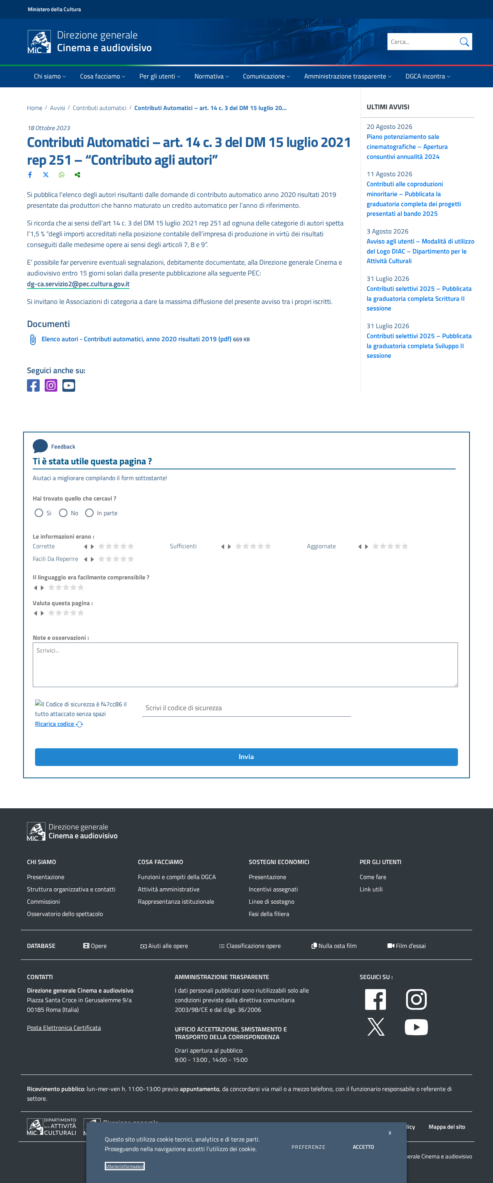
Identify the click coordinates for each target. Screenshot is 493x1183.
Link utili (371, 889)
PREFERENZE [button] (308, 1147)
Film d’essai (410, 945)
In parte (107, 512)
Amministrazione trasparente (345, 76)
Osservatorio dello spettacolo (65, 913)
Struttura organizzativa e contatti (71, 889)
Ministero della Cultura (54, 9)
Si (49, 512)
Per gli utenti (157, 76)
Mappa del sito (447, 1126)
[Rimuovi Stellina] (86, 546)
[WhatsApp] (61, 174)
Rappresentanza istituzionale (176, 901)
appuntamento (199, 1088)
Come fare (373, 876)
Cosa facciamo (100, 76)
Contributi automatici (99, 107)
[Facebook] (30, 174)
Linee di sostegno (271, 901)
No (74, 512)
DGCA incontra (425, 76)
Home (34, 107)
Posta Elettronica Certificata (64, 1027)
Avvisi (57, 107)
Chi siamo (47, 76)
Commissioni (43, 901)
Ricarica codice (55, 723)
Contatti (40, 976)
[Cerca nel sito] (464, 42)
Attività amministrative (169, 889)
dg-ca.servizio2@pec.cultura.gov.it (78, 284)
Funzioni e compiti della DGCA (177, 876)
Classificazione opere (253, 945)
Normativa (209, 76)
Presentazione (45, 876)
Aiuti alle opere (167, 945)
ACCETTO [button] (363, 1147)
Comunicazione (264, 76)
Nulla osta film (337, 945)
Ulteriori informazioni (125, 1166)
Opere (98, 945)
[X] (46, 174)
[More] (77, 174)
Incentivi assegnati (273, 889)
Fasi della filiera (269, 913)
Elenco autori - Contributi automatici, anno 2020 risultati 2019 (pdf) (136, 339)
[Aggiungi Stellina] (92, 546)
